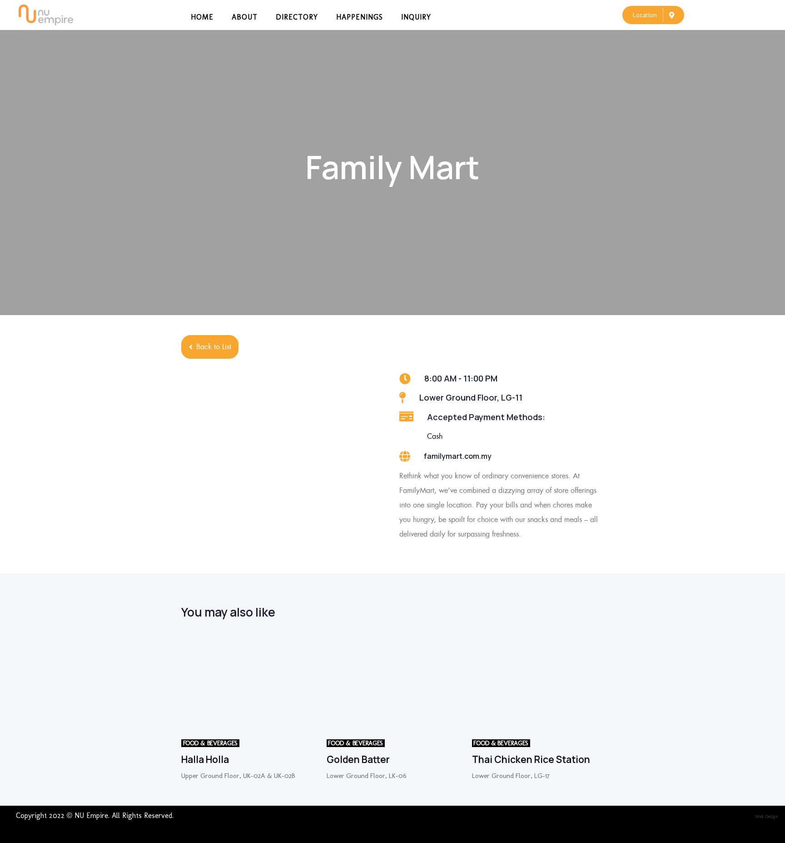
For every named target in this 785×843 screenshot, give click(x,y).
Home (202, 17)
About (245, 17)
